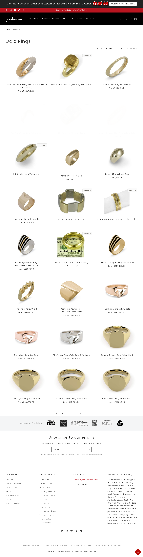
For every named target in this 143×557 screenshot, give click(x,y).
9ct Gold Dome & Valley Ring (26, 174)
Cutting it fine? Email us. (123, 3)
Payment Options (47, 484)
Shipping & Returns (48, 491)
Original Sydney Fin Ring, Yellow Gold (117, 262)
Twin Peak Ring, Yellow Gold (26, 219)
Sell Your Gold (11, 487)
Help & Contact (12, 491)
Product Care (45, 507)
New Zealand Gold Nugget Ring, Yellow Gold (71, 84)
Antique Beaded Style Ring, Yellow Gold (117, 133)
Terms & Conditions (48, 511)
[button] (33, 19)
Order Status (45, 480)
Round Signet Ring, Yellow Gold (116, 398)
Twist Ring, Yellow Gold (26, 309)
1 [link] (56, 413)
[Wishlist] (130, 18)
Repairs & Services (13, 484)
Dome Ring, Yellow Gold (71, 176)
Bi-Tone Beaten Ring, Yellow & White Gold (117, 219)
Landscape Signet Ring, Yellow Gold (71, 398)
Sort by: (99, 48)
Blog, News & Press (13, 495)
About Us (9, 480)
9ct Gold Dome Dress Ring (117, 174)
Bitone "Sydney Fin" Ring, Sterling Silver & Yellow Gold (26, 264)
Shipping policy (100, 545)
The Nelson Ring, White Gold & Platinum (71, 355)
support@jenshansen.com (86, 479)
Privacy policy (88, 545)
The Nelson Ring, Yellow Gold (116, 309)
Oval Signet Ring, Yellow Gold (26, 398)
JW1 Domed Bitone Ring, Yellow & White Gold (26, 84)
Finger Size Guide (47, 499)
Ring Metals (44, 503)
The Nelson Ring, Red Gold (26, 355)
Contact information (114, 545)
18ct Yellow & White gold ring (71, 133)
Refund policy (45, 519)
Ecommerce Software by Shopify (47, 545)
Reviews (9, 499)
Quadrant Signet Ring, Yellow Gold (117, 355)
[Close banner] (140, 3)
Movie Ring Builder (13, 503)
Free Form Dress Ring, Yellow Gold (26, 133)
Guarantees (45, 487)
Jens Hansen (31, 545)
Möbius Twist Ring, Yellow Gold (117, 84)
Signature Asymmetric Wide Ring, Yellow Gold (71, 310)
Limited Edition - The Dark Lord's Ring (71, 262)
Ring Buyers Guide (47, 495)
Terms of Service (92, 454)
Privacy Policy (79, 454)
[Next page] (86, 413)
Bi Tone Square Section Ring (71, 219)
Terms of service (76, 545)
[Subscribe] (89, 449)
